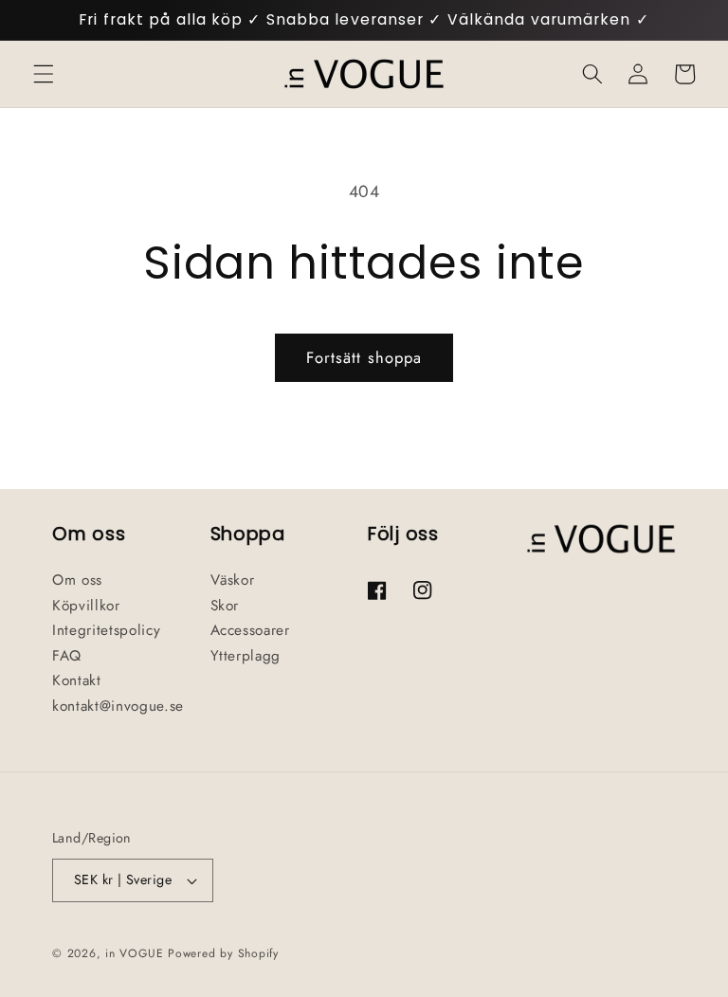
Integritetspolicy (106, 630)
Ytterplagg (246, 655)
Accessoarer (250, 630)
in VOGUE (134, 953)
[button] (43, 74)
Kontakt (76, 680)
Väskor (232, 580)
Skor (225, 605)
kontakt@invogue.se (118, 706)
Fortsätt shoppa (364, 357)
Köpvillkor (86, 605)
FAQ (67, 655)
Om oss (77, 580)
